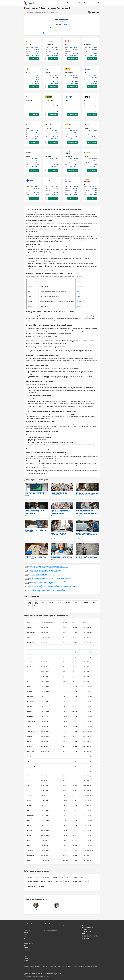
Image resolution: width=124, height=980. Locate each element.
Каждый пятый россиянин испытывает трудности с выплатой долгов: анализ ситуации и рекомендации (50, 578)
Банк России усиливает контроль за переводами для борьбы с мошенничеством (36, 512)
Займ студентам (59, 603)
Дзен (64, 927)
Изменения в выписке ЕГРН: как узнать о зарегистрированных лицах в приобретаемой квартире (49, 567)
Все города (41, 886)
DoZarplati (79, 301)
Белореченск (58, 881)
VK (63, 930)
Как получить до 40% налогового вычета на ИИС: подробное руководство (44, 573)
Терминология (74, 2)
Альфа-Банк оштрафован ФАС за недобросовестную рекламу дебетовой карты (46, 566)
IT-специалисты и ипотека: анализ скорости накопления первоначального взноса (46, 579)
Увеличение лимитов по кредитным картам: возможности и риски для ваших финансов (47, 585)
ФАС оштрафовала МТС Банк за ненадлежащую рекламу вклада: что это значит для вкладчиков (49, 589)
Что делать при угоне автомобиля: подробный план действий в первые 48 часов (87, 557)
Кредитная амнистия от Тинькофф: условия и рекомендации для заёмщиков (45, 575)
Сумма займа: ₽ (62, 24)
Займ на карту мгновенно (51, 604)
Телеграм (65, 925)
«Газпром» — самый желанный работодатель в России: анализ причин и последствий (60, 512)
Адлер (85, 881)
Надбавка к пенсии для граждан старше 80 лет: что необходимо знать (44, 568)
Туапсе (43, 881)
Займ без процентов (86, 603)
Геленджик (75, 877)
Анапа (61, 877)
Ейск (67, 877)
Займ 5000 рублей (29, 604)
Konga (78, 291)
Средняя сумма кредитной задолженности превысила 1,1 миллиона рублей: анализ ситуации (87, 512)
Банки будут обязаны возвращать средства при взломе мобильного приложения (35, 530)
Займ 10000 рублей (36, 604)
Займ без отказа (43, 604)
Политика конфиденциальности (50, 930)
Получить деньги (34, 58)
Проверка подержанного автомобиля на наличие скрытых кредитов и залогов (86, 535)
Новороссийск (45, 877)
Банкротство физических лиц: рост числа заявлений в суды (42, 583)
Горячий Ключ (31, 886)
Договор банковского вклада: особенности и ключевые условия (61, 556)
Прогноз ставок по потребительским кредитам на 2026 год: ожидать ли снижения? (87, 493)
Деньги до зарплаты (94, 604)
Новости (93, 2)
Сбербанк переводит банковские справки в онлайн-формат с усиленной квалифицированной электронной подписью (53, 586)
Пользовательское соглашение (50, 927)
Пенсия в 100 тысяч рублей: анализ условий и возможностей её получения (44, 571)
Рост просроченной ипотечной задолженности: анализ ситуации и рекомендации (46, 577)
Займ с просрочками (76, 603)
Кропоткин (83, 877)
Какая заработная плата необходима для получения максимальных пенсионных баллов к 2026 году (49, 587)
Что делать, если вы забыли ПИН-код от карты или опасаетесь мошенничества (46, 591)
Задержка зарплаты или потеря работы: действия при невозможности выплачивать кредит (48, 581)
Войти (98, 2)
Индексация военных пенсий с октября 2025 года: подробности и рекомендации (35, 557)
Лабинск (50, 881)
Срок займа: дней (62, 30)
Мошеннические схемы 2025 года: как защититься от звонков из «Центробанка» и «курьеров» (48, 590)
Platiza (78, 296)
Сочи (37, 877)
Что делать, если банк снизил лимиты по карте (39, 574)
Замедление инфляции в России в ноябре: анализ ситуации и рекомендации (61, 493)
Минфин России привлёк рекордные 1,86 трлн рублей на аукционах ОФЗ (36, 492)
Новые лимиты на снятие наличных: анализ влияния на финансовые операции (45, 570)
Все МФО (67, 2)
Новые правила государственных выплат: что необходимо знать (43, 582)
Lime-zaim (79, 306)
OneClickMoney (80, 286)
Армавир (55, 877)
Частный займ (68, 603)
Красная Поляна (77, 881)
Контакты (46, 925)
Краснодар (30, 877)
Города (81, 2)
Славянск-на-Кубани (33, 881)
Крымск (67, 881)
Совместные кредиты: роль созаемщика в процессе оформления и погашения (59, 535)
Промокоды (87, 2)
